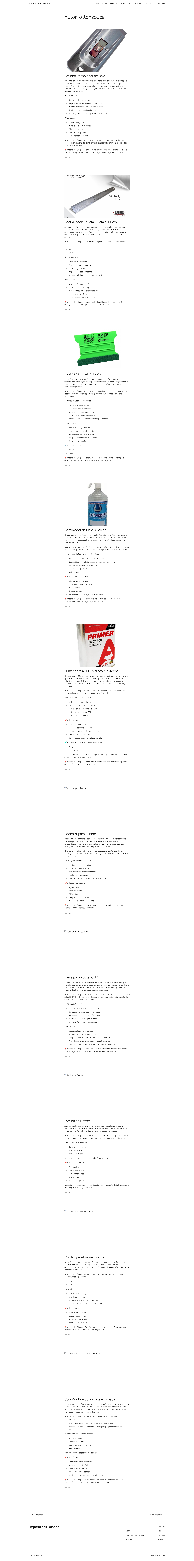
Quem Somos (159, 3)
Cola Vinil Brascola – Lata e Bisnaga (89, 1399)
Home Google (121, 3)
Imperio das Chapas (39, 3)
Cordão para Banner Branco (84, 1257)
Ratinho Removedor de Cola (84, 76)
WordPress (161, 1555)
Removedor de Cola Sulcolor (85, 530)
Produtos (148, 3)
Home (111, 3)
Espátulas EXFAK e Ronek (82, 374)
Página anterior (37, 1515)
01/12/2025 (67, 158)
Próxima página (157, 1515)
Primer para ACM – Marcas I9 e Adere (91, 671)
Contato (104, 3)
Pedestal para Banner (80, 834)
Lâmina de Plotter (77, 1121)
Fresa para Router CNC (81, 977)
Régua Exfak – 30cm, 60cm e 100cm (90, 222)
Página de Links (135, 3)
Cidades (95, 3)
